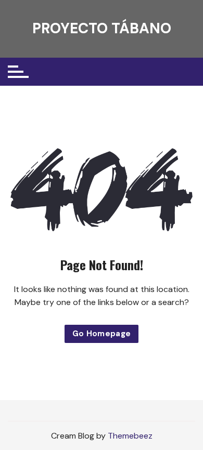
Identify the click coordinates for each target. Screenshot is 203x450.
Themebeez (130, 435)
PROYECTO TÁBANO (101, 28)
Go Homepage (101, 333)
